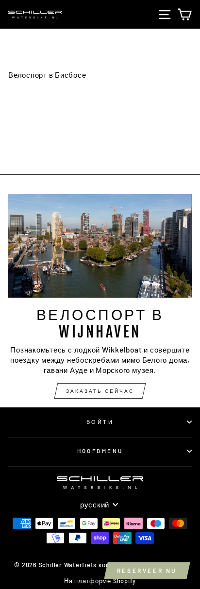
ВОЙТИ (100, 422)
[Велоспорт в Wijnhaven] (100, 246)
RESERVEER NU (147, 570)
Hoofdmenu (100, 451)
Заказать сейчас (100, 391)
